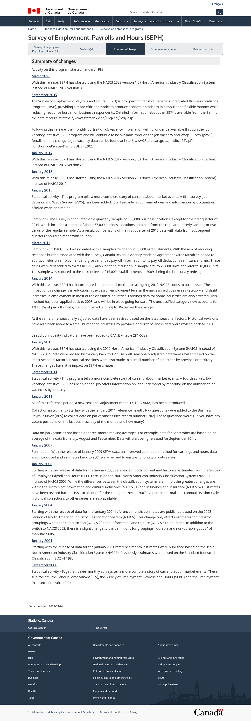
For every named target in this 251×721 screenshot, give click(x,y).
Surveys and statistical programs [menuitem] (155, 21)
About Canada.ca (85, 712)
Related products (203, 49)
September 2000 (44, 565)
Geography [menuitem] (102, 21)
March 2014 (41, 243)
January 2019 (42, 153)
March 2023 (41, 76)
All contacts (34, 645)
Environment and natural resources (113, 657)
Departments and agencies (108, 645)
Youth (161, 677)
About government (168, 645)
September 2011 (44, 372)
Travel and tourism (39, 671)
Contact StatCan (37, 627)
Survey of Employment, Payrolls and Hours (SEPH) (47, 49)
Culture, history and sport (108, 671)
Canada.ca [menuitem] (215, 21)
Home (32, 29)
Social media (35, 712)
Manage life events (169, 684)
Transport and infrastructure (109, 684)
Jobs (30, 657)
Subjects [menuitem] (34, 21)
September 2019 (44, 95)
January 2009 (42, 445)
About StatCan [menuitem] (194, 21)
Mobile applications (59, 712)
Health (32, 691)
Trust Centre (100, 627)
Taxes (31, 697)
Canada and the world (105, 691)
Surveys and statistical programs (121, 29)
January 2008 (42, 464)
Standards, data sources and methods (68, 29)
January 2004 (42, 505)
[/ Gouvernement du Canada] (59, 11)
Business (33, 677)
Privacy (134, 712)
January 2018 (42, 171)
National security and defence (110, 664)
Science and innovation (171, 657)
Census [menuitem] (120, 21)
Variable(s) (86, 49)
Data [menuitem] (48, 21)
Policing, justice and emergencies (112, 677)
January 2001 (42, 541)
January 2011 (42, 396)
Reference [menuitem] (80, 21)
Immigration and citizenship (44, 664)
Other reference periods (164, 49)
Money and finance (104, 697)
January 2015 (42, 190)
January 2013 (42, 342)
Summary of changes (126, 49)
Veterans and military (170, 671)
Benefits (33, 684)
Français (217, 4)
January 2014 (42, 278)
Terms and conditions (112, 712)
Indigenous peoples (169, 664)
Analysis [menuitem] (62, 21)
